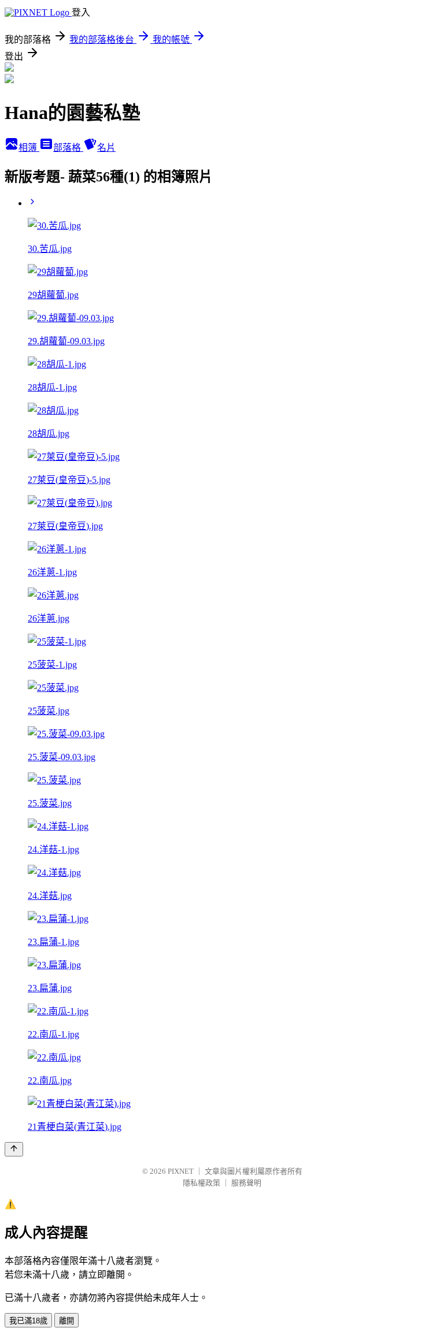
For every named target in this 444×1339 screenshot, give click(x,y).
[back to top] (14, 1149)
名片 (106, 148)
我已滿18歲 (28, 1320)
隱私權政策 (201, 1182)
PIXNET (181, 1171)
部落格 (68, 148)
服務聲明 (246, 1182)
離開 (66, 1320)
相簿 (28, 148)
